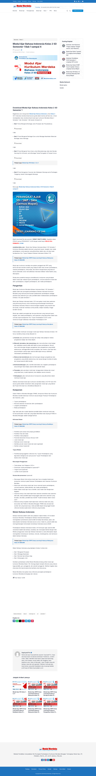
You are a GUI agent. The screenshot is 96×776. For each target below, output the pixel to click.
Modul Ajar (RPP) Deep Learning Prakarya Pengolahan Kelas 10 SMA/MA (50, 710)
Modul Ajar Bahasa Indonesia (38, 114)
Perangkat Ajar (30, 10)
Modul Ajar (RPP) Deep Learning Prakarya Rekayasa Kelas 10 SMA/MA (34, 710)
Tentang (14, 1)
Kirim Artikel (40, 1)
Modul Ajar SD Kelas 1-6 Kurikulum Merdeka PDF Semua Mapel (73, 73)
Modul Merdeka (47, 773)
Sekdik (62, 88)
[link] (74, 1)
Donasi (69, 769)
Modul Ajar (21, 10)
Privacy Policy (42, 769)
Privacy (29, 1)
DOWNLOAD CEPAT (77, 10)
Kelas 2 (53, 114)
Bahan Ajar (38, 10)
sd (37, 613)
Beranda (15, 10)
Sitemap (34, 1)
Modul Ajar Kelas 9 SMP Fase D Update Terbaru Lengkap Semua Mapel (73, 66)
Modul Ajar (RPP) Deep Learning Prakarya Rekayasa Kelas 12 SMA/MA (34, 693)
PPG (51, 10)
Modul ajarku (63, 85)
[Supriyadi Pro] (18, 656)
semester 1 (42, 613)
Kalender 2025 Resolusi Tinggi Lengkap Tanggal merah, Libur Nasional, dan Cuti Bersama (73, 46)
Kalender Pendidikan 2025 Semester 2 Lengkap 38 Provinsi (72, 60)
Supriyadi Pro (26, 652)
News (55, 10)
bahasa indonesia (17, 613)
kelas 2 (25, 613)
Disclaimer (24, 1)
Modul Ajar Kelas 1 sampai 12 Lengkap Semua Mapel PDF (73, 53)
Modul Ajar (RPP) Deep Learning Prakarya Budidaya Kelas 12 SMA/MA (19, 710)
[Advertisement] (48, 25)
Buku (45, 10)
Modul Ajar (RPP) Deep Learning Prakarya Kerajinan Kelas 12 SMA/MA (50, 693)
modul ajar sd (32, 613)
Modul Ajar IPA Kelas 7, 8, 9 (30, 163)
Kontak (19, 1)
